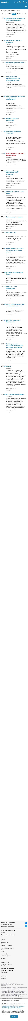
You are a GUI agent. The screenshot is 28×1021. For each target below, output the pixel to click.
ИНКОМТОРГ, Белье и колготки (13, 41)
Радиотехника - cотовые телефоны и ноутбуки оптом (14, 250)
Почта (3, 937)
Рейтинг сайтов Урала (7, 968)
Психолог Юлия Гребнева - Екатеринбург (15, 154)
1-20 (2, 14)
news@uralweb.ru (19, 996)
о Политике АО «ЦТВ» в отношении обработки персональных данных (13, 1008)
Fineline (8, 366)
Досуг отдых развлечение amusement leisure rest (15, 305)
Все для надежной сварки (15, 394)
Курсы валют (4, 976)
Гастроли (3, 944)
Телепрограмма (4, 942)
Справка (3, 975)
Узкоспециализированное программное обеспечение (15, 97)
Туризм (3, 958)
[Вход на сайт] (23, 2)
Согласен (14, 1016)
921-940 (26, 14)
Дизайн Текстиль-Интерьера (12, 119)
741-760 (9, 14)
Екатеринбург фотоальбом (15, 63)
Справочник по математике (11, 287)
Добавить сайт (4, 972)
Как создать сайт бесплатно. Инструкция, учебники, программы (14, 345)
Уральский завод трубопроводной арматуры (12, 172)
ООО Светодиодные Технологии (13, 321)
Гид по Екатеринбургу (7, 948)
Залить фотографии (5, 955)
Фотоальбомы (5, 954)
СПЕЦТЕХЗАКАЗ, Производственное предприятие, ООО (13, 78)
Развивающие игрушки (14, 217)
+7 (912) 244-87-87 (14, 995)
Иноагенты (3, 978)
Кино (2, 940)
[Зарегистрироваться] (26, 2)
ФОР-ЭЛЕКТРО (11, 233)
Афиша (3, 939)
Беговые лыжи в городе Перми (14, 273)
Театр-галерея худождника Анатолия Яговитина (15, 19)
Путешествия (4, 960)
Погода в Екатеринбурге (8, 934)
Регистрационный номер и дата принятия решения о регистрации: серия (13, 992)
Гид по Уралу (4, 966)
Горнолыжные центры (6, 964)
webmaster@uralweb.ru (7, 926)
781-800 (19, 14)
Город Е (3, 951)
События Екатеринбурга (6, 945)
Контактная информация (8, 922)
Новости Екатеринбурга (8, 930)
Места (2, 949)
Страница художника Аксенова (13, 132)
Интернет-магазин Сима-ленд (15, 192)
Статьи (3, 932)
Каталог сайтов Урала (7, 970)
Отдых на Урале (5, 962)
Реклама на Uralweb (6, 924)
